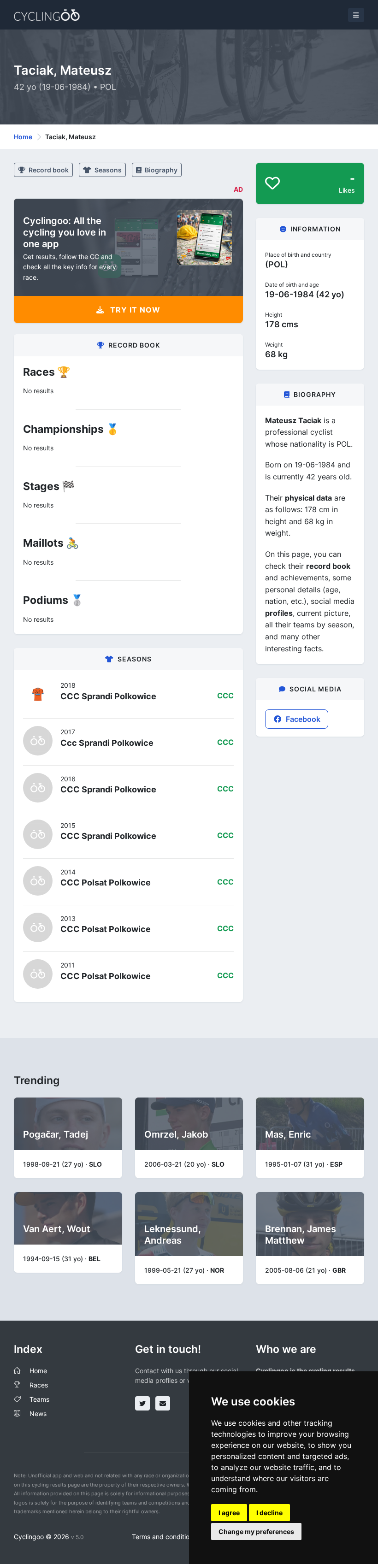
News (38, 1413)
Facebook (302, 719)
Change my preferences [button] (256, 1531)
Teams (39, 1399)
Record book (48, 170)
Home (23, 137)
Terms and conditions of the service (185, 1536)
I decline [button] (269, 1513)
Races (39, 1385)
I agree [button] (229, 1513)
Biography (160, 170)
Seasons (107, 170)
